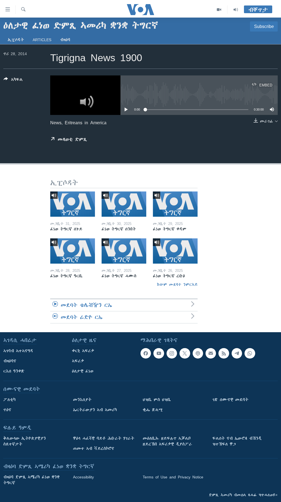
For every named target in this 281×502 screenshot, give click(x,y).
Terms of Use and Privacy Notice (173, 477)
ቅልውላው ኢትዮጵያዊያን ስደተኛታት (24, 441)
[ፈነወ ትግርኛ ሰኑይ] (72, 204)
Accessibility (83, 477)
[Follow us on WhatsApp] (250, 353)
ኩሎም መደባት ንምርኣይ (177, 284)
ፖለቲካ (9, 399)
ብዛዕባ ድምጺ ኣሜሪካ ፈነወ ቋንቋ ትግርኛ (31, 480)
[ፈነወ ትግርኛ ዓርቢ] (72, 251)
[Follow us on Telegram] (237, 353)
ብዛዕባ (65, 39)
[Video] (219, 9)
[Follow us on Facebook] (145, 353)
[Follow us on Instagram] (172, 353)
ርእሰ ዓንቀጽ (13, 371)
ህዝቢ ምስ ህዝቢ (157, 399)
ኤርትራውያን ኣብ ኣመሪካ (95, 409)
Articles (42, 39)
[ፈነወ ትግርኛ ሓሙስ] (124, 251)
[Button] (13, 80)
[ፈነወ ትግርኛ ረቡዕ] (175, 251)
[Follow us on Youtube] (158, 353)
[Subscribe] (211, 353)
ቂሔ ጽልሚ (153, 409)
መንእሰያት (82, 399)
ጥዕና (7, 409)
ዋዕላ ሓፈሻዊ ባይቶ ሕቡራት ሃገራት (103, 438)
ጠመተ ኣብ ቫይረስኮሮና (93, 448)
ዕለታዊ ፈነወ (82, 371)
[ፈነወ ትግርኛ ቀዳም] (175, 204)
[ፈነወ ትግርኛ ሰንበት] (124, 204)
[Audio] (235, 9)
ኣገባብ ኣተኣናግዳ (18, 350)
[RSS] (223, 353)
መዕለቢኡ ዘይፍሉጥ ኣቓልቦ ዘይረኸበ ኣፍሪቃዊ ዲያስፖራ (167, 441)
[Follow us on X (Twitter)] (184, 353)
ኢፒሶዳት (16, 39)
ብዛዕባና (9, 361)
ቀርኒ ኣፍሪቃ (83, 350)
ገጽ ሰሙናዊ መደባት (230, 399)
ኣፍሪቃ (78, 361)
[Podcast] (198, 353)
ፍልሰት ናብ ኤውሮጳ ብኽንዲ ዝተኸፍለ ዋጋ (237, 441)
